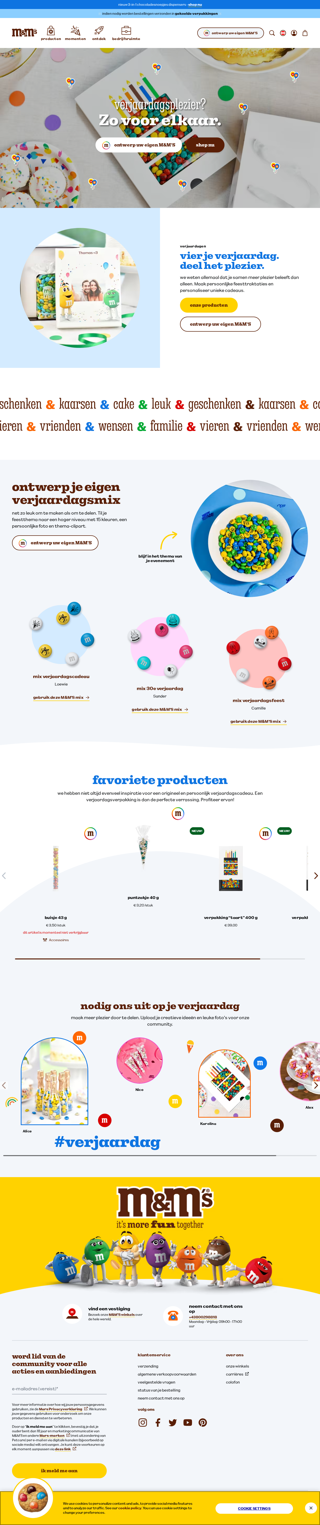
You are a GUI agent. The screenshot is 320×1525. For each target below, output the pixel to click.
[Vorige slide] (6, 875)
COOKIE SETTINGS (254, 1509)
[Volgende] (314, 1085)
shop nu (195, 4)
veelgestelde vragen (156, 1382)
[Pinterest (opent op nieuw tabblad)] (203, 1423)
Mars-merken (52, 1436)
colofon (233, 1382)
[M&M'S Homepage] (24, 33)
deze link (63, 1449)
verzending (148, 1366)
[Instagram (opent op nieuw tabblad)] (143, 1423)
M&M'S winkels (122, 1315)
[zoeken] (272, 33)
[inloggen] (294, 33)
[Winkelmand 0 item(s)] (305, 33)
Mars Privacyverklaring (60, 1409)
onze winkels (237, 1366)
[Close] (311, 1508)
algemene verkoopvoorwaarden (167, 1374)
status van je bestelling (159, 1390)
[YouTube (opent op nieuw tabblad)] (188, 1423)
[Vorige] (6, 1085)
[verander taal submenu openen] (283, 33)
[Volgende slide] (314, 875)
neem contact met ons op (161, 1398)
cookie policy (130, 1508)
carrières (234, 1374)
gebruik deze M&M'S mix (58, 697)
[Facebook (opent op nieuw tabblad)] (158, 1423)
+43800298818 (203, 1317)
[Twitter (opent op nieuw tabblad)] (173, 1423)
